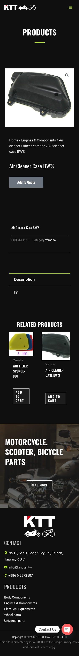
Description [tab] (24, 279)
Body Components (17, 597)
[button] (67, 75)
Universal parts (14, 621)
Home (13, 140)
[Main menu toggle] (70, 7)
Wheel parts (12, 615)
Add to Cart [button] (20, 396)
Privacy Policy (71, 642)
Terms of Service (38, 647)
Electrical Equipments (19, 609)
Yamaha (39, 146)
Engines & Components (38, 140)
